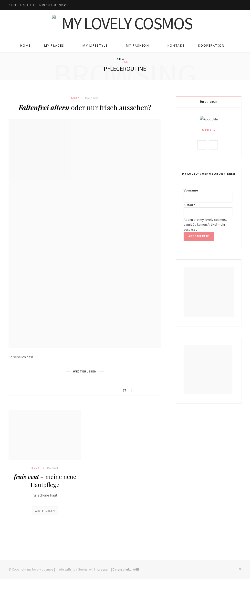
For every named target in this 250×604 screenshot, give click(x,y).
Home (25, 45)
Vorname (191, 190)
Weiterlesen (45, 510)
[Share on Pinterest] (156, 390)
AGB (136, 569)
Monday (53, 5)
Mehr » (209, 130)
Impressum (102, 569)
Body (75, 98)
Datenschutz (122, 569)
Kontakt (176, 45)
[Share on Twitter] (144, 390)
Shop (122, 59)
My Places (54, 45)
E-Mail (189, 205)
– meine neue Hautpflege (45, 480)
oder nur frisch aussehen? (85, 107)
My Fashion (137, 45)
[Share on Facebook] (138, 390)
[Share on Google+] (150, 390)
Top (239, 569)
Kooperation (211, 45)
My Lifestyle (95, 45)
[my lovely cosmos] (125, 23)
